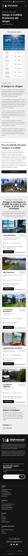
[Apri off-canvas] (25, 5)
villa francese (8, 272)
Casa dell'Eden (9, 235)
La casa (3, 24)
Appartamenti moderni (12, 348)
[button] (7, 46)
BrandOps (20, 550)
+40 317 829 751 (14, 539)
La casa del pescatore (8, 310)
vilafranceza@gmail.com (14, 541)
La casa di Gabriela (7, 385)
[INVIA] (22, 477)
